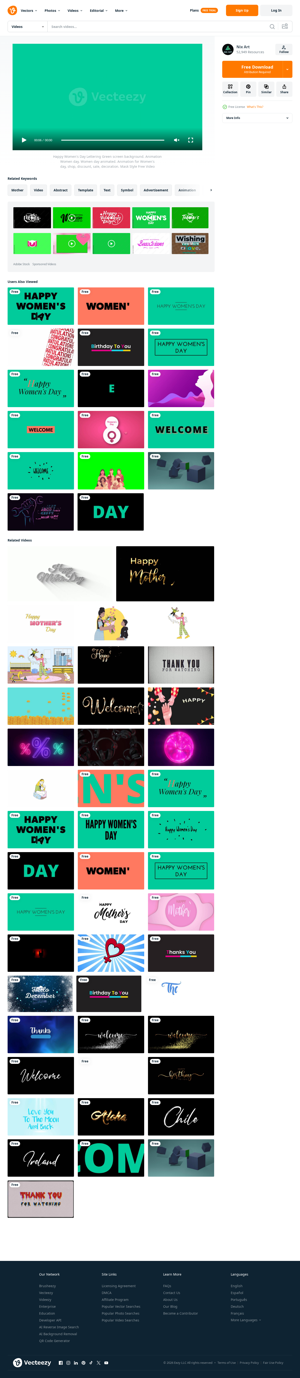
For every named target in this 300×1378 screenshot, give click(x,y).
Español (237, 1292)
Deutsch (237, 1306)
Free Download (257, 69)
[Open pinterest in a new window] (83, 1363)
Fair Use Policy (273, 1362)
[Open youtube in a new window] (106, 1363)
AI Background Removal (58, 1334)
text (107, 190)
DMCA (106, 1292)
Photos (50, 10)
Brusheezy (47, 1286)
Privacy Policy (249, 1362)
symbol (127, 190)
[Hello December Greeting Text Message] (40, 994)
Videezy (45, 1299)
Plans (194, 10)
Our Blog (170, 1306)
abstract (61, 190)
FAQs (167, 1286)
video (38, 190)
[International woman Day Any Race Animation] (111, 470)
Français (237, 1313)
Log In (276, 10)
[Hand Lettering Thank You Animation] (179, 994)
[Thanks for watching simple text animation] (41, 1034)
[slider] (112, 140)
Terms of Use (226, 1362)
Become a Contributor (180, 1313)
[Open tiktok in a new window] (91, 1363)
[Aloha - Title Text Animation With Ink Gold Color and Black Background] (111, 1117)
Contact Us (171, 1292)
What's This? (255, 107)
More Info (233, 118)
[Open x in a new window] (99, 1363)
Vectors (27, 10)
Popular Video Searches (120, 1320)
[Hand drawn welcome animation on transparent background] (41, 1075)
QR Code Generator (54, 1340)
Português (239, 1299)
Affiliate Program (115, 1299)
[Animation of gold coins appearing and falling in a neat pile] (41, 706)
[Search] (272, 26)
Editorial (97, 10)
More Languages (244, 1320)
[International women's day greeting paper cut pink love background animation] (111, 429)
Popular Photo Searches (120, 1313)
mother (17, 190)
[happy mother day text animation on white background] (60, 573)
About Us (170, 1299)
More (119, 10)
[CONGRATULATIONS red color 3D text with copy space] (41, 347)
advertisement (156, 190)
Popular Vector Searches (121, 1306)
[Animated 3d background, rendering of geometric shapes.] (181, 470)
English (237, 1286)
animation (187, 190)
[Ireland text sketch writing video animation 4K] (41, 1158)
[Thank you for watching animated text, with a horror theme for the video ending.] (41, 1199)
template (85, 190)
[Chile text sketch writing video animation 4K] (181, 1117)
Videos (73, 10)
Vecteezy (46, 1292)
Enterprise (47, 1306)
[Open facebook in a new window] (61, 1363)
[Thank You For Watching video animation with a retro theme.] (181, 665)
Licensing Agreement (119, 1286)
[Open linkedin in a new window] (76, 1363)
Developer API (50, 1320)
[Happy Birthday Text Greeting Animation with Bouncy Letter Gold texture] (181, 1075)
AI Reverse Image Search (59, 1327)
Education (47, 1313)
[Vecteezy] (12, 10)
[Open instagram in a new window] (68, 1363)
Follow (284, 52)
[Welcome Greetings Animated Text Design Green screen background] (41, 429)
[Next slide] (207, 190)
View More (190, 243)
